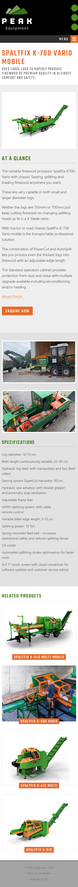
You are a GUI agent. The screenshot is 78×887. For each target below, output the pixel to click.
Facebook (74, 8)
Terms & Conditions (39, 873)
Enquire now (17, 311)
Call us (74, 27)
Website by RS (39, 879)
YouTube (74, 17)
